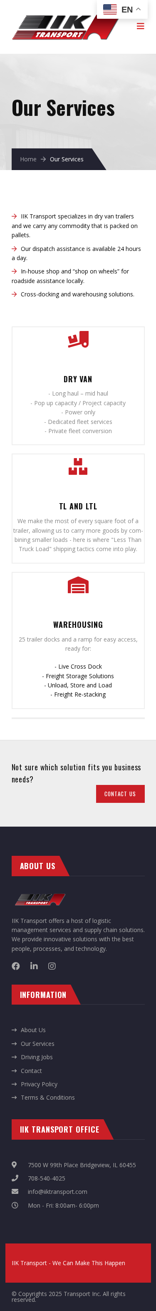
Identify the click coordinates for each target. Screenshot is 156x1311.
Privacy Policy (39, 1084)
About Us (33, 1030)
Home (28, 159)
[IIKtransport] (66, 13)
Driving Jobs (37, 1057)
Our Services (37, 1044)
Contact (31, 1071)
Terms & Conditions (48, 1097)
